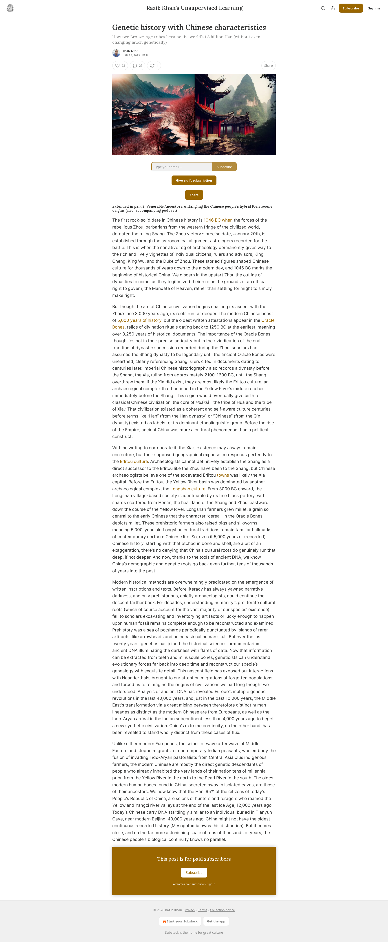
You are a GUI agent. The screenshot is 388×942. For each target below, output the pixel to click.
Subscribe (351, 8)
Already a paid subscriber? (194, 884)
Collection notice (222, 910)
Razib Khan (130, 50)
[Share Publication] (332, 8)
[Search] (322, 8)
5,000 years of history (139, 320)
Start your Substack (182, 921)
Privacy (190, 910)
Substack (172, 932)
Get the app (216, 921)
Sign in (374, 8)
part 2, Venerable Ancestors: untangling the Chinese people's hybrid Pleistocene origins (192, 208)
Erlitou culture (134, 461)
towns (223, 475)
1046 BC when (218, 220)
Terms (202, 910)
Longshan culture (187, 488)
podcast (169, 210)
